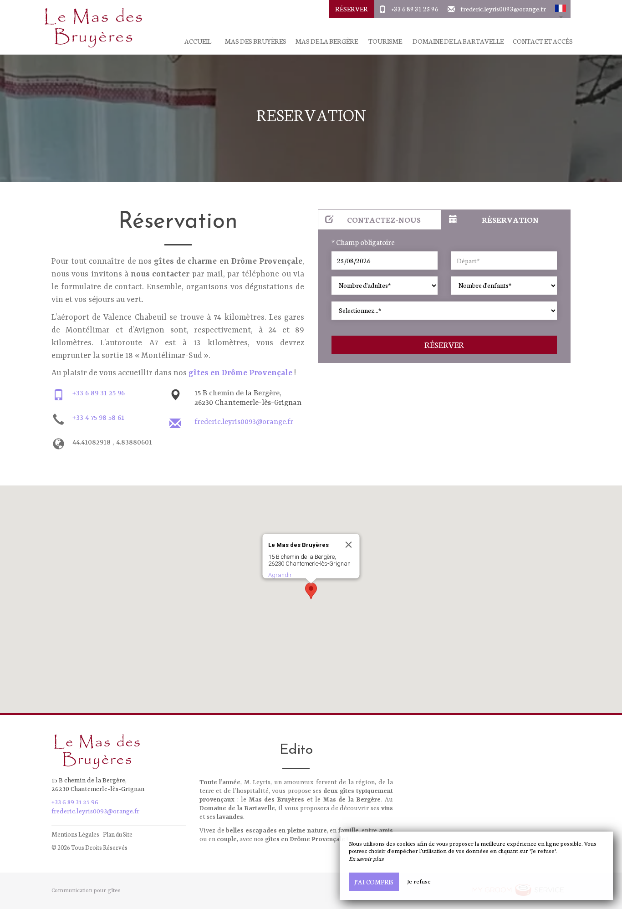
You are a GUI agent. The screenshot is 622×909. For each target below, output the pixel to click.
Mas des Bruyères (255, 41)
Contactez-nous (384, 219)
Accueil (197, 41)
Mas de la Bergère (327, 41)
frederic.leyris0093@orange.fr (503, 8)
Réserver (351, 8)
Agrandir (280, 575)
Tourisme (385, 41)
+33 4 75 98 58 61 (98, 418)
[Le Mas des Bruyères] (90, 27)
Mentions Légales (75, 834)
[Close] (349, 545)
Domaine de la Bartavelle (458, 41)
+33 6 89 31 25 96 (415, 8)
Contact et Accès (543, 41)
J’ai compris (373, 881)
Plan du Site (118, 834)
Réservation (510, 219)
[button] (560, 9)
